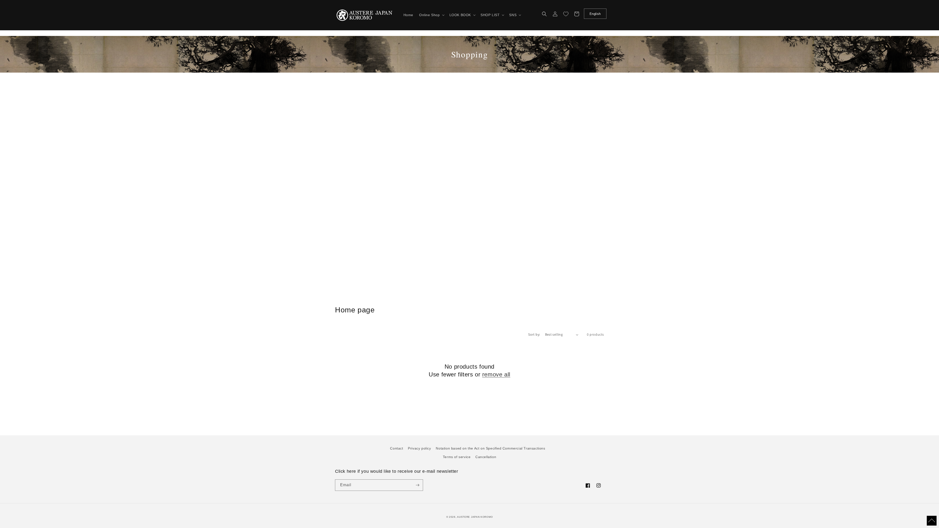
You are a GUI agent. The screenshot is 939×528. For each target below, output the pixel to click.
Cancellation (485, 457)
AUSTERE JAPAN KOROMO (475, 517)
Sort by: (534, 334)
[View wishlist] (565, 14)
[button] (431, 15)
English (595, 14)
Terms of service (457, 457)
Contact (396, 448)
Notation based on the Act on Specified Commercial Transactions (490, 448)
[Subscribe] (417, 485)
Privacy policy (419, 448)
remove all (496, 374)
